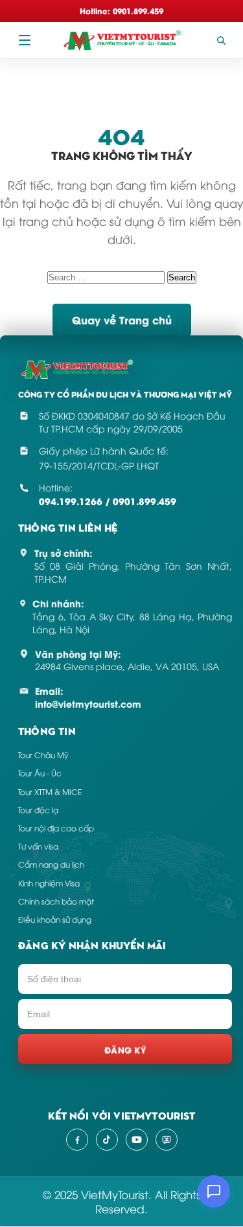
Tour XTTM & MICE (50, 791)
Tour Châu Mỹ (43, 754)
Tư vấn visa (38, 845)
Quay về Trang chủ (122, 319)
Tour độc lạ (38, 809)
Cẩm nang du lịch (51, 864)
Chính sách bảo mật (56, 900)
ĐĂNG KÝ (125, 1049)
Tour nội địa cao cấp (56, 827)
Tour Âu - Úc (40, 772)
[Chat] (214, 1191)
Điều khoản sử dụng (54, 919)
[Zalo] (167, 1140)
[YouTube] (137, 1140)
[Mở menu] (25, 40)
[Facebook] (77, 1140)
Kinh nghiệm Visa (49, 882)
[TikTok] (107, 1140)
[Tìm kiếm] (221, 40)
